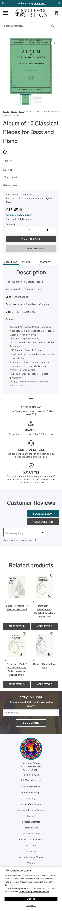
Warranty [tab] (45, 262)
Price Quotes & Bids (31, 834)
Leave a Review (43, 514)
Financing (31, 851)
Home (6, 111)
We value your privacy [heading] (19, 870)
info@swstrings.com (31, 780)
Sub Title (8, 170)
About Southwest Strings (31, 857)
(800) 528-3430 (31, 775)
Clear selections (10, 185)
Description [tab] (10, 262)
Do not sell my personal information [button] (34, 892)
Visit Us (31, 863)
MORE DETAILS (17, 626)
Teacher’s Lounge (31, 828)
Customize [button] (31, 906)
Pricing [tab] (26, 262)
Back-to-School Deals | (31, 4)
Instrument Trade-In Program (31, 810)
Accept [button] (31, 899)
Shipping (31, 799)
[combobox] (31, 177)
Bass (21, 111)
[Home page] (31, 12)
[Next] (58, 3)
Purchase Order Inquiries (31, 840)
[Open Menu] (5, 13)
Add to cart (31, 239)
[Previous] (3, 3)
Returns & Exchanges (31, 793)
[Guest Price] (20, 209)
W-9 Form (31, 845)
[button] (54, 43)
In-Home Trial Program (31, 804)
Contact (31, 816)
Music (14, 111)
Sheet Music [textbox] (11, 177)
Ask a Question (43, 522)
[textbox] (24, 533)
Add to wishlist (31, 248)
